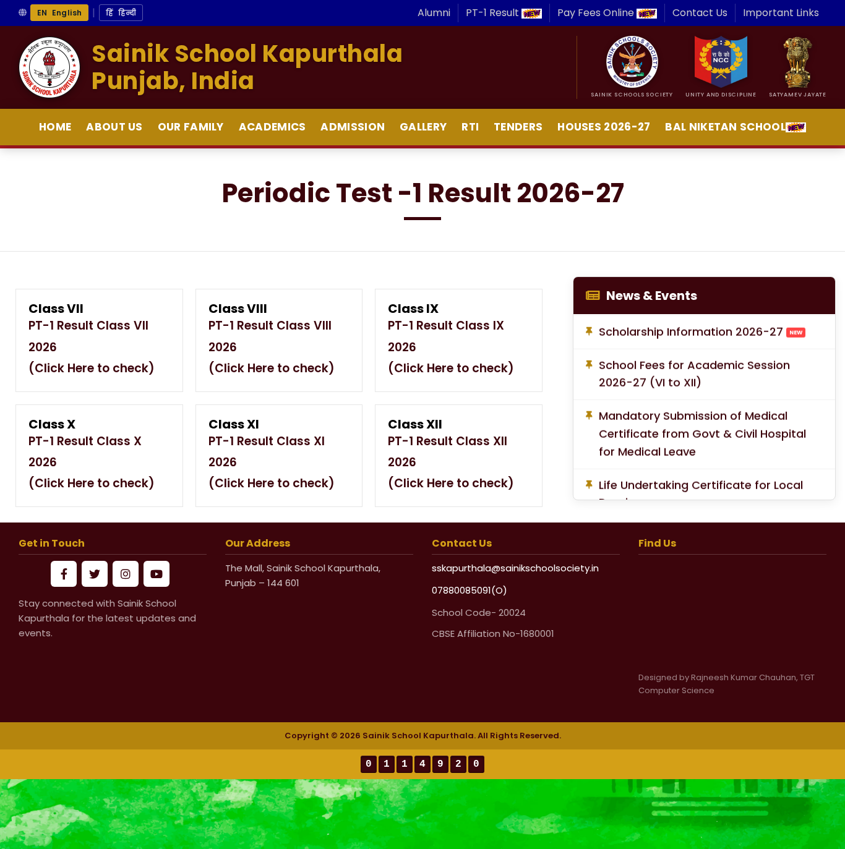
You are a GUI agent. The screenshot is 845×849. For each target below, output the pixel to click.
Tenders (518, 126)
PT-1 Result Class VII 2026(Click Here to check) (91, 346)
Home (55, 126)
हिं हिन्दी (121, 12)
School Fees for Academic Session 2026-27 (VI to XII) (694, 368)
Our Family (191, 126)
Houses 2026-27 (603, 126)
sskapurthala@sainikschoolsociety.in (515, 567)
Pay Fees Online (597, 13)
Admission (352, 126)
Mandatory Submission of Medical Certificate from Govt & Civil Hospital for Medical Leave (702, 428)
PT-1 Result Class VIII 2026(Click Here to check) (271, 346)
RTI (470, 126)
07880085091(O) (469, 590)
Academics (272, 126)
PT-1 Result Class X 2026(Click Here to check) (91, 462)
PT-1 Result (493, 13)
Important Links (781, 13)
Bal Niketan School (725, 126)
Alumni (434, 13)
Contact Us (699, 13)
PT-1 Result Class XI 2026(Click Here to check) (271, 462)
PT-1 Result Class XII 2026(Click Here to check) (451, 462)
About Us (114, 126)
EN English (59, 12)
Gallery (423, 126)
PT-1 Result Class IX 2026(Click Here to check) (451, 346)
